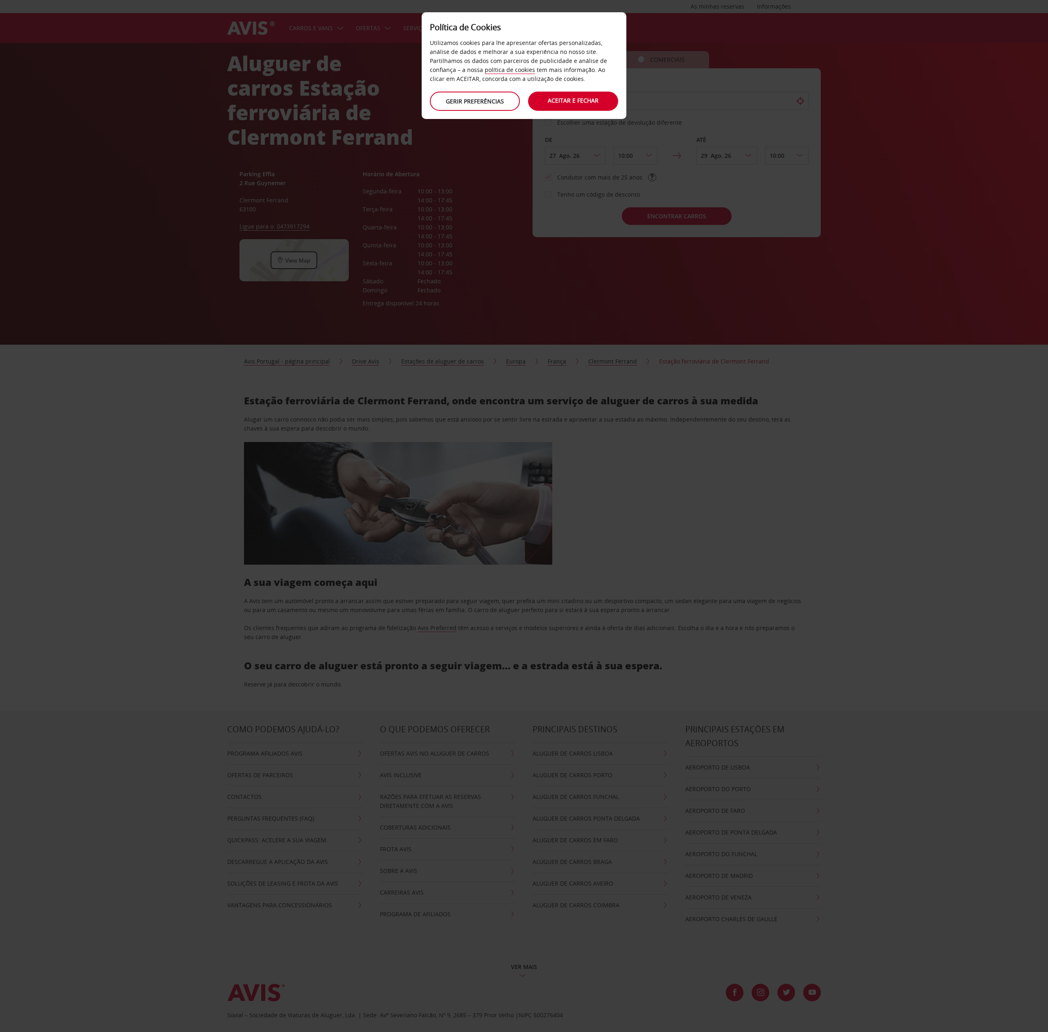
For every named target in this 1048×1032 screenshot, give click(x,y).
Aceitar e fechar (573, 100)
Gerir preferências (475, 101)
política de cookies (510, 70)
